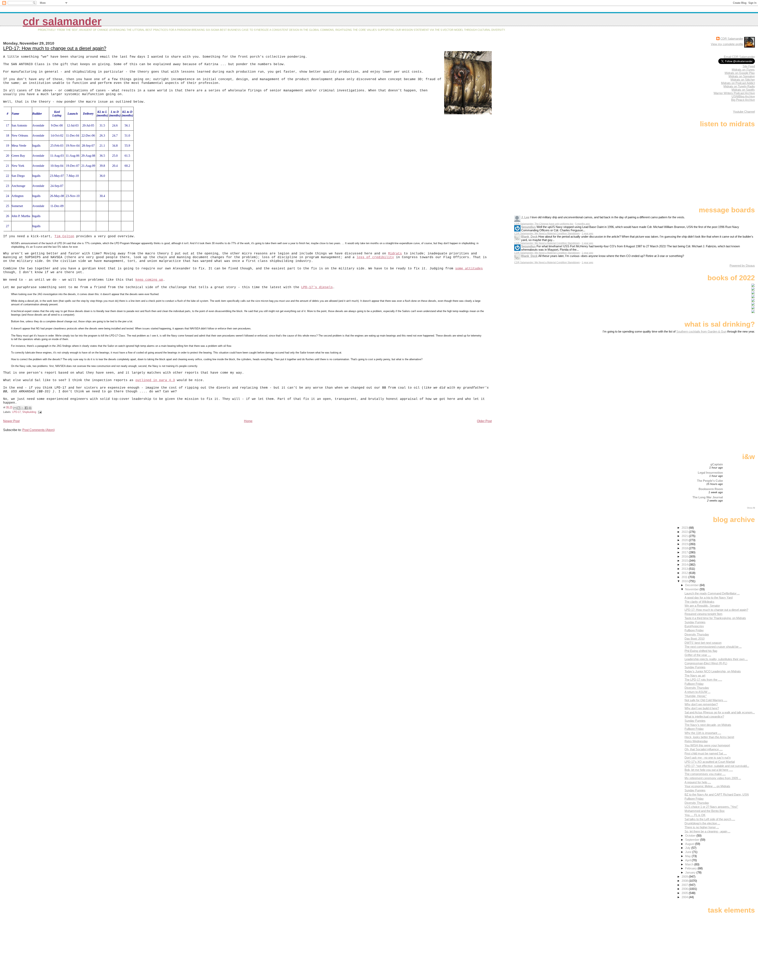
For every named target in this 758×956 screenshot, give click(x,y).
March (689, 864)
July (688, 847)
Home (248, 421)
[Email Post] (39, 412)
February (691, 868)
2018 (685, 548)
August (690, 843)
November (692, 589)
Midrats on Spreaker (742, 76)
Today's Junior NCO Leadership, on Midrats (713, 671)
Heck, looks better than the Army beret (709, 737)
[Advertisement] (730, 364)
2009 (685, 876)
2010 (685, 581)
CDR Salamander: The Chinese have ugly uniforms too (543, 223)
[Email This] (15, 408)
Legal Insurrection (710, 472)
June (688, 852)
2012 (685, 573)
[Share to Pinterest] (30, 408)
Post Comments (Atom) (38, 430)
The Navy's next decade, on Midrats (708, 724)
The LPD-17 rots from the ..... (703, 679)
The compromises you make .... (705, 774)
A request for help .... (698, 782)
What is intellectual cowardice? (704, 716)
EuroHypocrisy (694, 626)
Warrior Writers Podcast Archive (734, 93)
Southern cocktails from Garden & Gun (701, 331)
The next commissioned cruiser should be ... (713, 646)
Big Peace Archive (743, 99)
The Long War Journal (707, 497)
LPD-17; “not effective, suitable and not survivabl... (717, 766)
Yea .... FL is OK (695, 815)
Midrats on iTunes (743, 69)
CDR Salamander (62, 21)
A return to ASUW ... (697, 692)
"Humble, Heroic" (696, 696)
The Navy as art (695, 675)
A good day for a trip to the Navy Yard (709, 597)
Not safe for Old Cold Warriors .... (706, 700)
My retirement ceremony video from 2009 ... (713, 778)
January (690, 872)
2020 (685, 540)
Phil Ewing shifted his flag (701, 650)
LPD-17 (16, 412)
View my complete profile (727, 44)
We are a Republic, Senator (702, 605)
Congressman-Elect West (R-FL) (706, 663)
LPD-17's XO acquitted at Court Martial (710, 761)
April (688, 860)
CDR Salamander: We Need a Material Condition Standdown (547, 233)
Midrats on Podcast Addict (738, 83)
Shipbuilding (29, 412)
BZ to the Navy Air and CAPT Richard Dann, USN (717, 794)
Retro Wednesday (696, 741)
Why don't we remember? (701, 704)
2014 (685, 564)
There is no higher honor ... (702, 827)
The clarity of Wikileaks (699, 601)
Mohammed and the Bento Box (705, 811)
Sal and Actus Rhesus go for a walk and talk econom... (720, 712)
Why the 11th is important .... (703, 733)
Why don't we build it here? (702, 708)
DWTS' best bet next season (703, 642)
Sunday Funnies (695, 622)
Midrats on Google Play (740, 73)
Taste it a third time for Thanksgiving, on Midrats (715, 618)
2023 (685, 527)
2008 (685, 880)
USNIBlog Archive (743, 96)
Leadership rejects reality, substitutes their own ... (716, 659)
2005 (685, 893)
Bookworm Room (711, 489)
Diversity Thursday (697, 634)
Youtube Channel (744, 111)
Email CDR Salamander (739, 56)
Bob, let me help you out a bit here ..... (709, 769)
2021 (685, 536)
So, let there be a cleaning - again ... (707, 831)
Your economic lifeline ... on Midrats (707, 786)
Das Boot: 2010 (695, 638)
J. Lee (525, 217)
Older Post (484, 421)
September (692, 839)
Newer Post (11, 421)
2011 (685, 577)
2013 (685, 568)
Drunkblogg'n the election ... (702, 823)
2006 (685, 888)
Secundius (528, 227)
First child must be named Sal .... (706, 753)
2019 (685, 544)
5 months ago (582, 223)
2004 (685, 897)
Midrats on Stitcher (743, 79)
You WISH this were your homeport (707, 745)
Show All (751, 508)
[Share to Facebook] (26, 408)
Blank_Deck (529, 236)
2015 (685, 560)
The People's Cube (710, 480)
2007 (685, 885)
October (690, 835)
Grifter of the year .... (698, 655)
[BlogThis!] (19, 408)
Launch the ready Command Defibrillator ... (712, 593)
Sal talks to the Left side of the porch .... (710, 819)
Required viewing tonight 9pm (703, 614)
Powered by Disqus (742, 265)
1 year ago (587, 233)
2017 (685, 552)
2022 (685, 531)
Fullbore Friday (694, 630)
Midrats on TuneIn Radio (739, 86)
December (692, 585)
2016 (685, 556)
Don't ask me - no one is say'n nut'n (708, 757)
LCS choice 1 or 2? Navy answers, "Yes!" (711, 806)
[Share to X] (22, 408)
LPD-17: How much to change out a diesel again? (54, 48)
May (688, 856)
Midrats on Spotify (743, 89)
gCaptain (716, 464)
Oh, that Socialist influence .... (704, 749)
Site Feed (749, 66)
